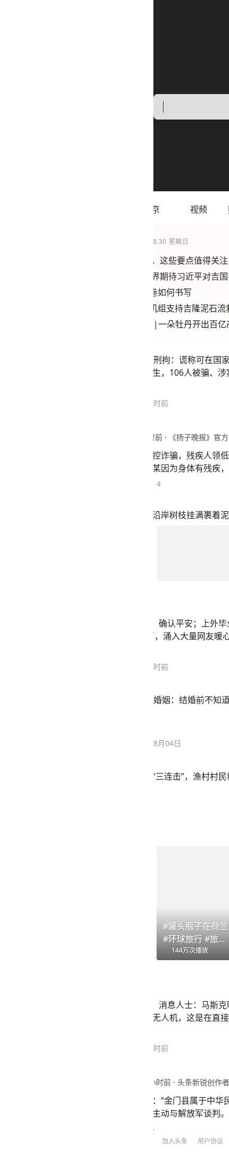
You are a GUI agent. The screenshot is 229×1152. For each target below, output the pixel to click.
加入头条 (21, 1141)
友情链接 (199, 1141)
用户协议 (57, 1141)
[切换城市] (12, 209)
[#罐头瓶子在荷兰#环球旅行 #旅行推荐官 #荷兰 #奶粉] (44, 903)
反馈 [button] (205, 1074)
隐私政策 (92, 1141)
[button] (45, 209)
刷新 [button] (205, 1036)
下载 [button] (205, 1111)
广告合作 (164, 1141)
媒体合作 (128, 1141)
